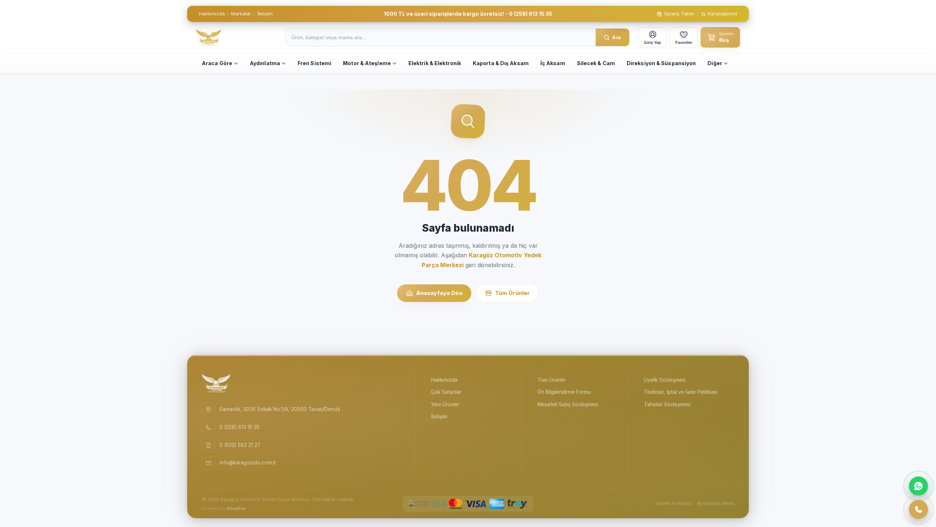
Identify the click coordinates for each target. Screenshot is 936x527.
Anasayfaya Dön (439, 292)
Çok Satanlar (446, 392)
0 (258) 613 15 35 (239, 427)
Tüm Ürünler (512, 292)
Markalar (241, 13)
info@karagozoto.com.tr (247, 463)
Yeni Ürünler (445, 404)
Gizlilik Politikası (673, 503)
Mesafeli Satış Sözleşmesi (567, 404)
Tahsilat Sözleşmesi (667, 404)
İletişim (265, 13)
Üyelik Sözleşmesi (665, 380)
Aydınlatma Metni (715, 503)
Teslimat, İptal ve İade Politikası (680, 392)
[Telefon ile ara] (918, 509)
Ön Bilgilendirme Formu (564, 392)
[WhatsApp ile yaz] (918, 486)
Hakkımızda (212, 13)
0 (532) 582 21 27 (239, 445)
